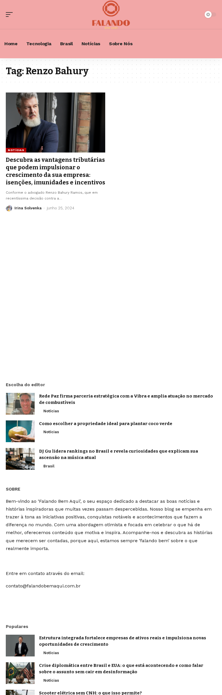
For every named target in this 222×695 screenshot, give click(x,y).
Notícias (16, 150)
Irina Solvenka (28, 208)
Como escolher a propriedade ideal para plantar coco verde (105, 423)
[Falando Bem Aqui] (111, 14)
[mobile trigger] (11, 14)
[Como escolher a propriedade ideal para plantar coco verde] (20, 431)
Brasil (48, 466)
